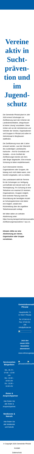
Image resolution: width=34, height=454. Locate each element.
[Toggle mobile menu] (30, 4)
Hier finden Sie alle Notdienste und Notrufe (9, 424)
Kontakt (17, 448)
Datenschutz (17, 453)
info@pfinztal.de (25, 327)
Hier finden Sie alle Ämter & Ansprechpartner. (9, 404)
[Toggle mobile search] (27, 4)
